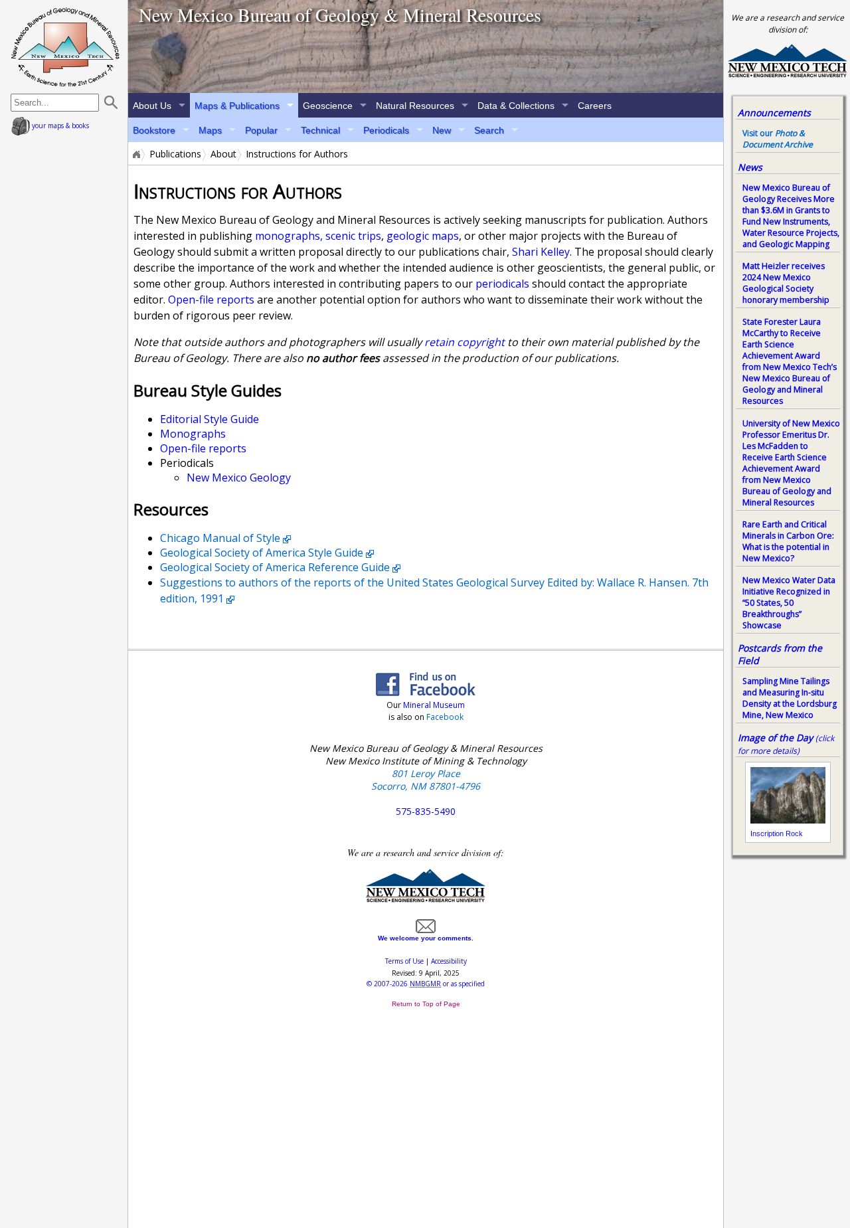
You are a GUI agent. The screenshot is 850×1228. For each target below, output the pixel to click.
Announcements (774, 112)
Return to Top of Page (426, 1004)
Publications (175, 154)
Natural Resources (415, 105)
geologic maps (422, 235)
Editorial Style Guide (209, 419)
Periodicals (386, 130)
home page (65, 46)
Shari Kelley (541, 251)
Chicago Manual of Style (220, 538)
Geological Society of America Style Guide (261, 552)
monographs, (289, 235)
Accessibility (449, 961)
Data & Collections (515, 105)
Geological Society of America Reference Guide (275, 567)
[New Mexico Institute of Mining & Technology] (425, 899)
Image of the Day (775, 737)
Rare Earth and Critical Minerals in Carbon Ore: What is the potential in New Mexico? (788, 541)
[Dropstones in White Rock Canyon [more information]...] (425, 46)
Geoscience (328, 105)
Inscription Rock (776, 833)
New (441, 130)
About (223, 154)
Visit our (777, 139)
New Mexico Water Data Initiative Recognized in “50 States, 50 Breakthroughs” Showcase (788, 602)
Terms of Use (404, 961)
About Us (152, 105)
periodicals (502, 283)
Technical (320, 130)
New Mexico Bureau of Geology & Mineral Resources (340, 14)
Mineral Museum (433, 705)
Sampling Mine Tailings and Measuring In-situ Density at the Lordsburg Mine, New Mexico (789, 698)
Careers (595, 105)
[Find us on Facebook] (425, 692)
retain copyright (464, 342)
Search (489, 130)
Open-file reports (211, 299)
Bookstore (154, 130)
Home (135, 154)
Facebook (445, 717)
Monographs (193, 433)
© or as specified (426, 983)
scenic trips (353, 235)
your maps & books (59, 125)
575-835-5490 (426, 811)
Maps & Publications (237, 105)
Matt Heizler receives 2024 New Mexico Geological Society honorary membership (785, 283)
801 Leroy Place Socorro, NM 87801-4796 (425, 779)
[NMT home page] (787, 75)
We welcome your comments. (425, 938)
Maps (210, 130)
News (750, 167)
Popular (261, 130)
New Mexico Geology (239, 477)
